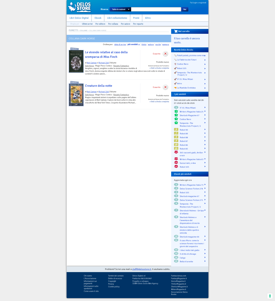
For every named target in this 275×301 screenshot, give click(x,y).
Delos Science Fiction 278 (191, 188)
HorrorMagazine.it (178, 281)
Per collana (113, 24)
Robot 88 (184, 137)
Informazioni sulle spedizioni (91, 287)
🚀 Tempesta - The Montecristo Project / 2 (188, 73)
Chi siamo (88, 276)
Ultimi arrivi (87, 24)
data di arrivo (120, 44)
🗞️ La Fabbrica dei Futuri (185, 60)
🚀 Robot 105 (180, 68)
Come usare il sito (91, 291)
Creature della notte (98, 86)
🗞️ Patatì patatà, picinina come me (189, 55)
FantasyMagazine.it (179, 278)
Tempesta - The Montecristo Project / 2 (190, 124)
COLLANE (83, 30)
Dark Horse (89, 66)
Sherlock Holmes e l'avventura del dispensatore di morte (190, 220)
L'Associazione (90, 278)
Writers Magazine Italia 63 (191, 159)
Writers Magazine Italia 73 (191, 185)
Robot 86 (184, 145)
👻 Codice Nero (181, 64)
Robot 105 (184, 167)
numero (165, 44)
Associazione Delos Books (179, 293)
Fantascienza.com (178, 276)
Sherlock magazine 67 (189, 196)
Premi (136, 17)
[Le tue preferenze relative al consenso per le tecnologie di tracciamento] (270, 296)
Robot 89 (184, 133)
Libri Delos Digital (79, 17)
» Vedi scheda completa (159, 68)
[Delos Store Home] (81, 7)
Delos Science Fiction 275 (191, 200)
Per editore (100, 24)
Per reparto (138, 24)
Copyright (112, 281)
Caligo (182, 257)
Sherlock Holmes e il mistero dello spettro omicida (189, 230)
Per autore (125, 24)
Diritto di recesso (115, 278)
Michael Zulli (104, 63)
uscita (158, 44)
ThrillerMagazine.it (178, 284)
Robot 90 (184, 130)
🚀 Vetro (178, 83)
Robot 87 (184, 141)
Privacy (111, 284)
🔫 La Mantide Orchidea (185, 88)
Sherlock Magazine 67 (189, 115)
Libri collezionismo (117, 17)
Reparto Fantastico (121, 66)
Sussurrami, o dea (188, 163)
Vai (184, 9)
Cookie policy (113, 286)
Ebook (98, 17)
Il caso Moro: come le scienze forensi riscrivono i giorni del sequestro (192, 243)
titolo (144, 44)
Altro (148, 17)
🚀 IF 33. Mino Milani (183, 79)
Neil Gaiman (92, 63)
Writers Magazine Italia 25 (191, 111)
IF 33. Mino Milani (188, 107)
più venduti (133, 44)
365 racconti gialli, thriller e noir (191, 154)
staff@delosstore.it (141, 269)
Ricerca (104, 9)
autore (151, 44)
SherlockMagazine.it (179, 286)
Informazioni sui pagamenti (90, 282)
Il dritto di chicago (188, 254)
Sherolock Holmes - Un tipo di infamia (192, 212)
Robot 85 (184, 148)
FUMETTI (73, 30)
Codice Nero (185, 119)
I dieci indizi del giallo (189, 250)
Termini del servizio (116, 276)
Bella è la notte (186, 261)
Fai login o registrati (198, 2)
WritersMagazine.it (178, 289)
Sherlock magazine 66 (189, 236)
